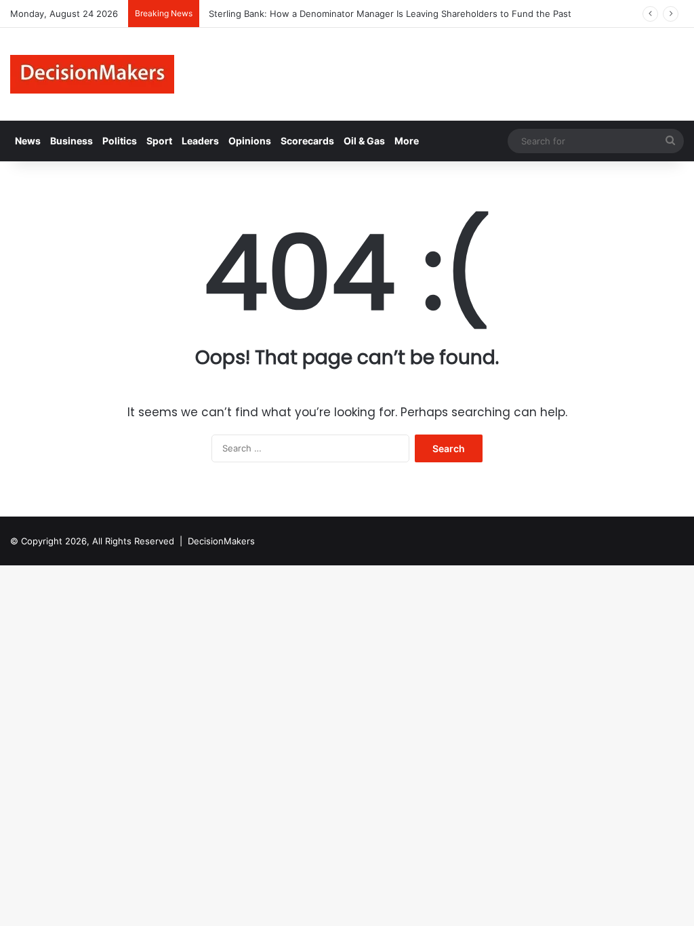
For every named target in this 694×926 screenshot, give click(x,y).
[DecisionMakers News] (92, 74)
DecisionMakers (221, 541)
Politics (119, 140)
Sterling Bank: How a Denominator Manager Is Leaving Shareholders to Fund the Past (388, 13)
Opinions (249, 140)
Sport (159, 140)
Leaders (200, 140)
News (28, 140)
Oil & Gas (364, 140)
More (406, 140)
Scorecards (307, 140)
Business (71, 140)
